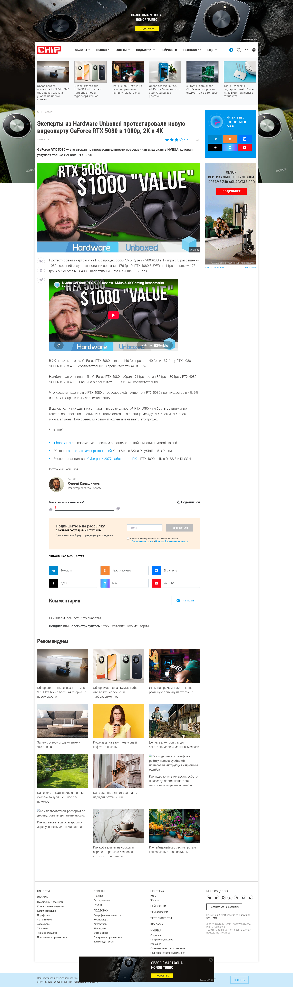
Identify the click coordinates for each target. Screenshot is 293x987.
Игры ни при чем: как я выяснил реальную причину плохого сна (127, 89)
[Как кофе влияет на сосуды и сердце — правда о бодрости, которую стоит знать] (118, 826)
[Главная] (38, 112)
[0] (118, 509)
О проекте (155, 935)
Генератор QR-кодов (161, 939)
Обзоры (81, 50)
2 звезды (172, 140)
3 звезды (176, 140)
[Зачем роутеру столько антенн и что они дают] (62, 721)
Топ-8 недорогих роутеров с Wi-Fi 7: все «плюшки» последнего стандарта (239, 91)
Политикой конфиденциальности (171, 541)
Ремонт (98, 904)
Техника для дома (47, 932)
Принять (239, 980)
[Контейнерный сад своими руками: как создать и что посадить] (174, 826)
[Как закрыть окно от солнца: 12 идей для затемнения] (118, 771)
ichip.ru (155, 930)
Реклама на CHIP (214, 267)
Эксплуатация (102, 900)
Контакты (250, 267)
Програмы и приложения (108, 937)
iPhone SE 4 (62, 443)
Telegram (66, 570)
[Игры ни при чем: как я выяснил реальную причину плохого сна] (174, 666)
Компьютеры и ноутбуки (50, 906)
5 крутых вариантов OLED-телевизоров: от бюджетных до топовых (202, 89)
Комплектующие (46, 910)
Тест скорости (161, 918)
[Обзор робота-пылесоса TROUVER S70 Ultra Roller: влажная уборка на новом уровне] (62, 666)
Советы (121, 50)
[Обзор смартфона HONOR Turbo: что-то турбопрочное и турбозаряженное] (118, 666)
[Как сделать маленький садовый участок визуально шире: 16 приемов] (62, 771)
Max (114, 583)
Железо (154, 900)
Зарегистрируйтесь (85, 626)
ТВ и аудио (43, 928)
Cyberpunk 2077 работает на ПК (112, 459)
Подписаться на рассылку (224, 907)
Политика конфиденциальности (168, 952)
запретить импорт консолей (90, 451)
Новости (103, 50)
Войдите (55, 626)
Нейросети (169, 50)
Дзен (64, 583)
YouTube (169, 583)
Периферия (43, 915)
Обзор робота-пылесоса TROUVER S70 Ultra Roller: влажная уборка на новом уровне (53, 92)
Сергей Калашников (84, 483)
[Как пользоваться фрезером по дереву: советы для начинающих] (62, 813)
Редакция (155, 944)
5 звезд (185, 140)
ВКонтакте (170, 570)
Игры (153, 896)
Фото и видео (44, 919)
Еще (210, 50)
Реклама (156, 924)
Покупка (98, 896)
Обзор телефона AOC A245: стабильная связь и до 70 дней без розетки (165, 91)
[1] (51, 509)
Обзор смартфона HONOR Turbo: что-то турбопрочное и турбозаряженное (88, 91)
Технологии (192, 50)
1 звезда (167, 140)
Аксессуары (44, 924)
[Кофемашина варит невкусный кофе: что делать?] (118, 721)
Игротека (157, 891)
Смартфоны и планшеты (50, 902)
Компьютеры (101, 919)
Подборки (143, 50)
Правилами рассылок (142, 541)
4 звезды (181, 140)
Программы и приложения (52, 937)
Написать (188, 600)
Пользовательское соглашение (167, 948)
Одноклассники (122, 570)
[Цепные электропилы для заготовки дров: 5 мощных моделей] (174, 721)
